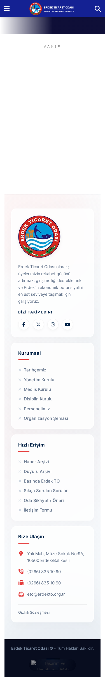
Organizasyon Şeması (46, 418)
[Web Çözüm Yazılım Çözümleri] (52, 665)
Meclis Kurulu (37, 389)
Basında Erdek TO (42, 481)
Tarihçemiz (35, 370)
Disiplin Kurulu (38, 399)
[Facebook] (23, 324)
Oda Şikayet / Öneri (44, 500)
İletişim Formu (38, 510)
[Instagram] (53, 324)
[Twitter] (38, 324)
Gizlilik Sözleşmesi (34, 612)
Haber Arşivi (36, 461)
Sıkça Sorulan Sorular (46, 490)
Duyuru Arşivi (38, 471)
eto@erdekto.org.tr (46, 594)
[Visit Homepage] (52, 8)
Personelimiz (37, 408)
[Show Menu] (7, 8)
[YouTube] (67, 324)
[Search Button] (98, 8)
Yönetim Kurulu (39, 379)
